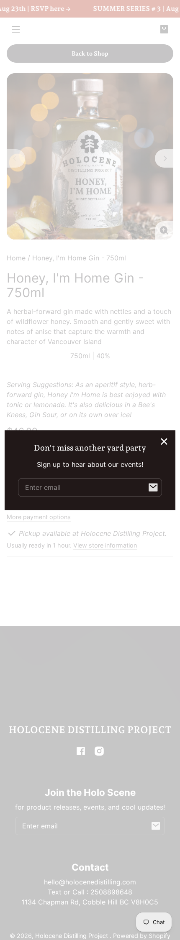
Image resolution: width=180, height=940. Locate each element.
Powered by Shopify (141, 935)
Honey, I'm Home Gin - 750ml (79, 258)
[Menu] (16, 29)
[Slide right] (164, 158)
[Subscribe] (156, 826)
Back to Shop (90, 53)
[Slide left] (16, 158)
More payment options (39, 516)
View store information (105, 545)
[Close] (164, 441)
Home (16, 258)
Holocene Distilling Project (72, 935)
